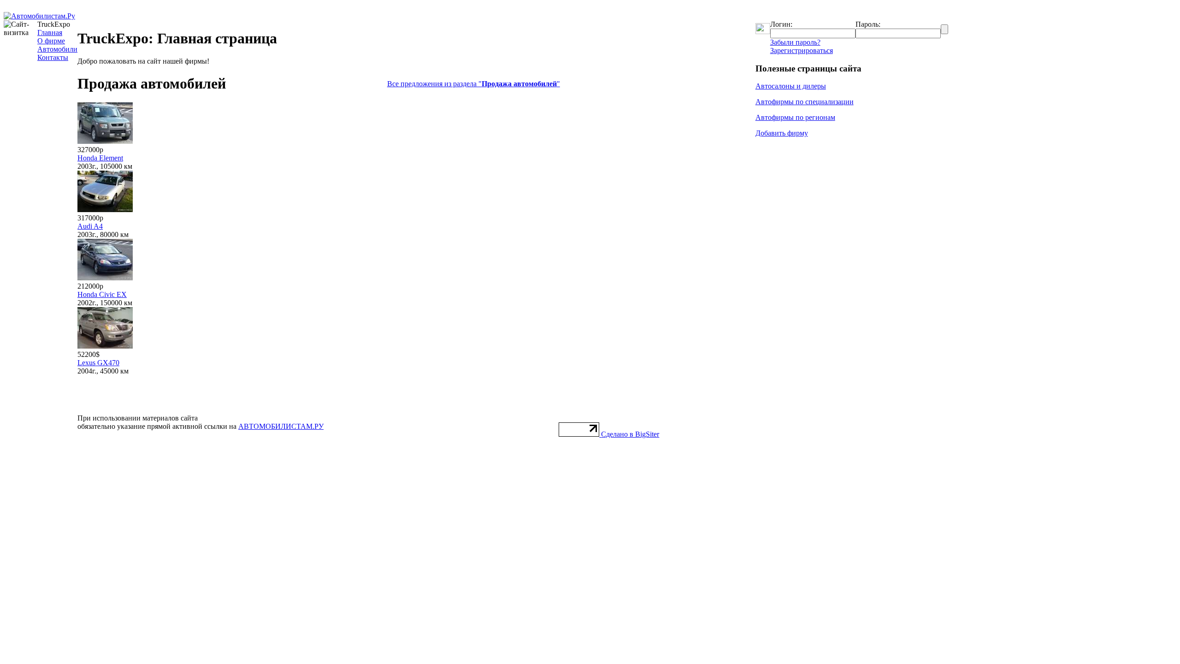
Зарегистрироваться (801, 50)
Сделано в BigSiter (630, 434)
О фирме (51, 41)
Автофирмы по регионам (795, 117)
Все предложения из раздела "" (473, 84)
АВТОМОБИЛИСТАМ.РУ (281, 426)
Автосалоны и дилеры (790, 86)
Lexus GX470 (98, 363)
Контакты (52, 57)
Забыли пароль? (795, 42)
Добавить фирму (781, 133)
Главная (49, 32)
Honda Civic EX (102, 294)
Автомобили (57, 49)
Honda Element (100, 158)
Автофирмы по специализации (804, 102)
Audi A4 (90, 226)
